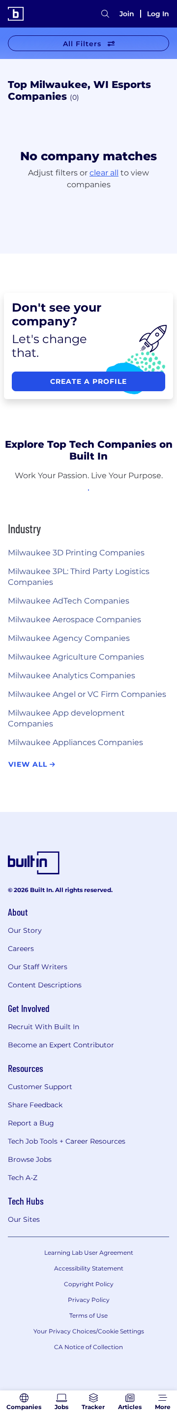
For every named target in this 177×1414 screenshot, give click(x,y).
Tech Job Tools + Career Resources (66, 1141)
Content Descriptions (45, 985)
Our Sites (24, 1219)
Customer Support (40, 1086)
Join (126, 13)
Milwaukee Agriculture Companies (76, 657)
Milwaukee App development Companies (66, 718)
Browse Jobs (30, 1159)
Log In (158, 13)
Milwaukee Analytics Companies (71, 675)
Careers (21, 948)
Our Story (25, 930)
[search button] (105, 14)
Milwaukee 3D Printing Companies (76, 552)
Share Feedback (35, 1104)
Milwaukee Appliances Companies (75, 742)
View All (29, 764)
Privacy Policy (89, 1299)
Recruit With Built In (43, 1026)
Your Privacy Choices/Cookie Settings (88, 1331)
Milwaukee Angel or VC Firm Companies (87, 694)
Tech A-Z (22, 1177)
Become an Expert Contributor (61, 1044)
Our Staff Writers (37, 966)
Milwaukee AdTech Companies (68, 601)
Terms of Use (88, 1315)
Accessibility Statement (88, 1268)
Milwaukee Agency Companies (69, 638)
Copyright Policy (89, 1284)
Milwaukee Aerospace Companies (74, 619)
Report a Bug (31, 1123)
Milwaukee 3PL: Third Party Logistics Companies (78, 577)
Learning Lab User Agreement (88, 1252)
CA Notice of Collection (88, 1347)
